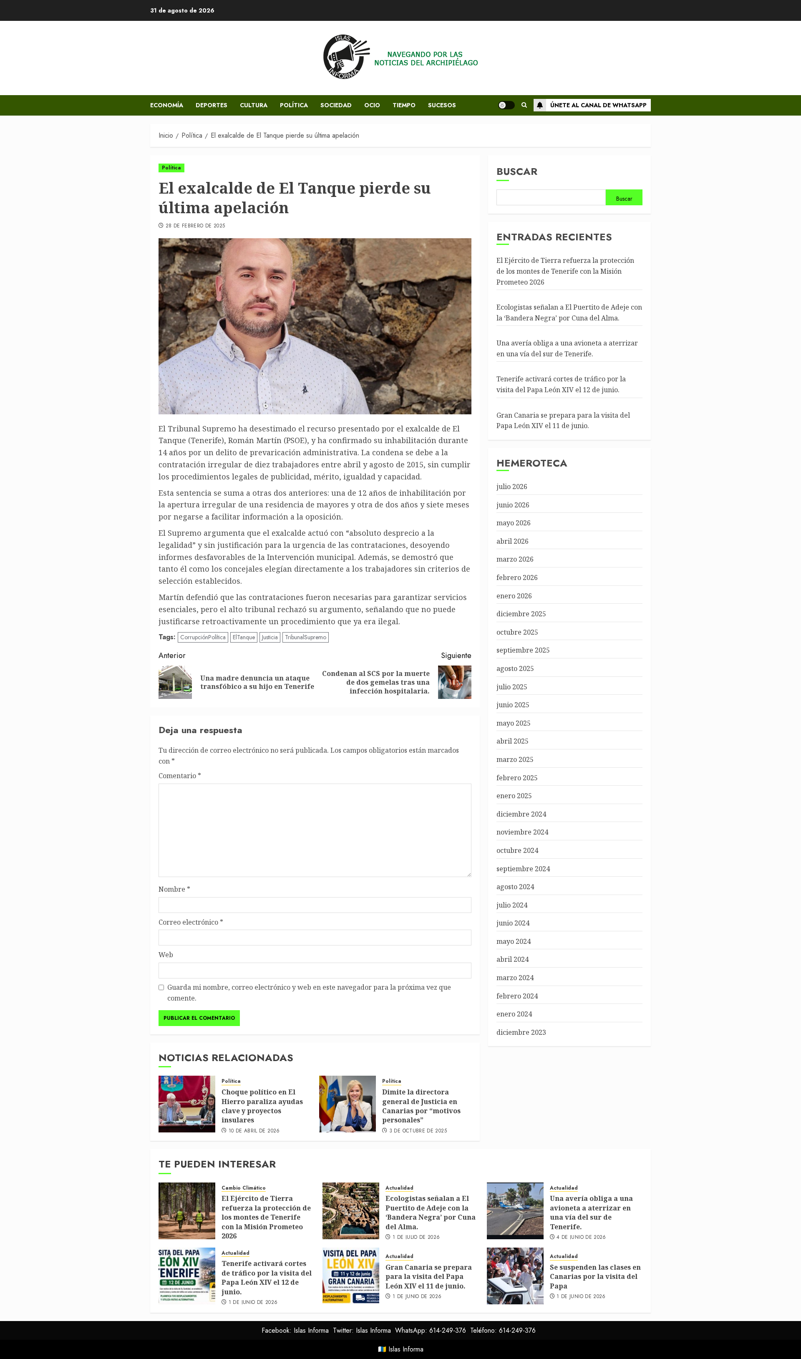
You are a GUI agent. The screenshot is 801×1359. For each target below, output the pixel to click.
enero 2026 (514, 595)
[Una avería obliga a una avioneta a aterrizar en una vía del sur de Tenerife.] (515, 1211)
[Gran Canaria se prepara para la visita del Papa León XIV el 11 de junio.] (350, 1276)
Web (166, 954)
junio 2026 (512, 504)
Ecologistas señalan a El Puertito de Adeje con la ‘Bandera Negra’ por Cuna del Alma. (430, 1212)
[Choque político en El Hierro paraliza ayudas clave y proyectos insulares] (187, 1104)
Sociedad (336, 105)
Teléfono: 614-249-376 (503, 1330)
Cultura (253, 105)
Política (294, 105)
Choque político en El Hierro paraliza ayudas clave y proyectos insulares (262, 1106)
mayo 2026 (513, 523)
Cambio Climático (244, 1188)
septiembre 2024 (523, 868)
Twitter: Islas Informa (362, 1330)
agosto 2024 (515, 887)
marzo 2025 (515, 759)
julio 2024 (511, 905)
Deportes (211, 105)
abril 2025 (512, 741)
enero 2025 (514, 796)
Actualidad (399, 1188)
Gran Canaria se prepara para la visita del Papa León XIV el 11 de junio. (428, 1277)
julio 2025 (511, 686)
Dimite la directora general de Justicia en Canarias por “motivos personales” (421, 1106)
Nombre (174, 889)
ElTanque (244, 637)
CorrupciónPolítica (203, 637)
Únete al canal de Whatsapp (598, 105)
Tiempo (404, 105)
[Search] (524, 105)
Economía (166, 105)
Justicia (270, 637)
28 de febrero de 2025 (195, 226)
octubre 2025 (517, 632)
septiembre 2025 (523, 650)
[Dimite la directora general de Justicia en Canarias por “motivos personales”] (347, 1104)
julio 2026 (511, 486)
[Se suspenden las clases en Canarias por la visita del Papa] (515, 1276)
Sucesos (442, 105)
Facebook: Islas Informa (295, 1330)
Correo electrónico (191, 922)
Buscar (516, 171)
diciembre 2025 (521, 614)
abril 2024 (512, 959)
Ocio (372, 105)
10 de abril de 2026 (254, 1131)
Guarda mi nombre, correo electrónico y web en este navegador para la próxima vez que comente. (309, 993)
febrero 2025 (517, 777)
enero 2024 (514, 1014)
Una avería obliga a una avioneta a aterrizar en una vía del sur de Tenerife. (567, 349)
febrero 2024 (517, 996)
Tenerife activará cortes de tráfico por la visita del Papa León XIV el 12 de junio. (267, 1277)
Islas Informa (405, 1349)
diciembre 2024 (521, 814)
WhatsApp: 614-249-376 (430, 1330)
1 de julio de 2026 (416, 1237)
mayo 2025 (513, 723)
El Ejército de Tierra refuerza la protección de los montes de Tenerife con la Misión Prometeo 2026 (565, 271)
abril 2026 (512, 541)
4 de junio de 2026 (581, 1237)
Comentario (180, 775)
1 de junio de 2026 (253, 1302)
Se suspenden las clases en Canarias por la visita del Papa (595, 1277)
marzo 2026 (515, 559)
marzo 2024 (515, 978)
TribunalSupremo (305, 637)
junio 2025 (512, 705)
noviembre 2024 (522, 832)
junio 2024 (512, 923)
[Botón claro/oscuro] (506, 105)
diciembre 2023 (521, 1032)
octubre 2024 (517, 850)
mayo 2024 (513, 941)
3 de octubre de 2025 (418, 1131)
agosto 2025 (515, 668)
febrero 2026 (517, 577)
